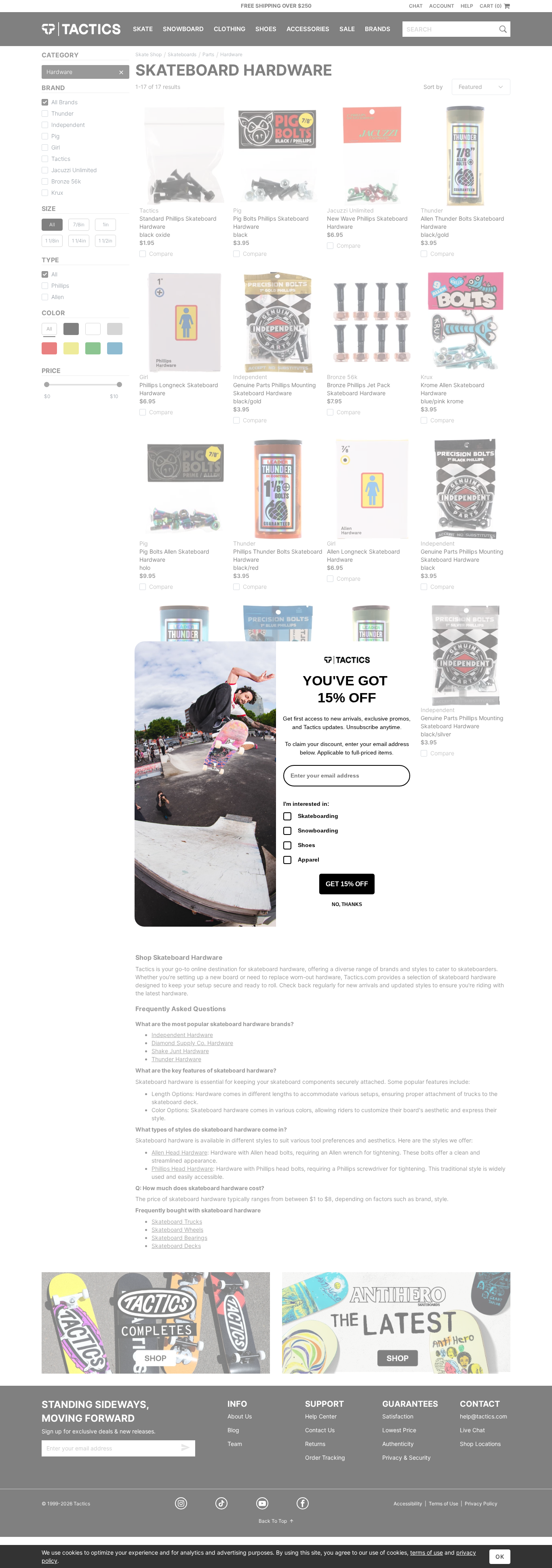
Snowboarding (318, 830)
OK (499, 1556)
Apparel (308, 859)
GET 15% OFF (347, 884)
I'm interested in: (306, 804)
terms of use (426, 1552)
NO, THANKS (347, 904)
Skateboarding (318, 816)
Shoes (306, 845)
